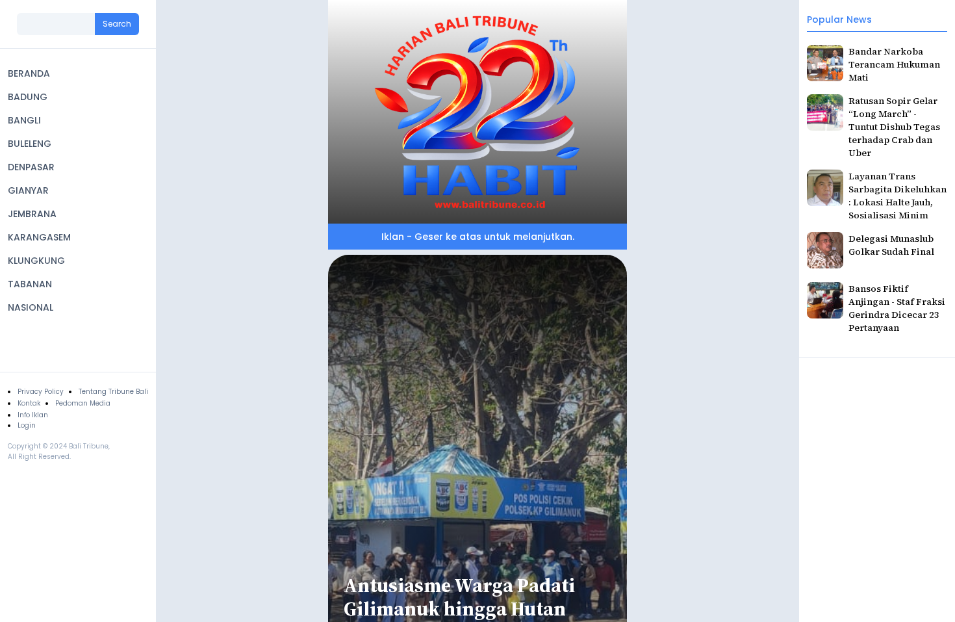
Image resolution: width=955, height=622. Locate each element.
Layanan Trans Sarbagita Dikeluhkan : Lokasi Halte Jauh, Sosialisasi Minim (897, 196)
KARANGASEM (39, 237)
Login (27, 425)
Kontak (29, 403)
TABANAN (30, 284)
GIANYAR (28, 190)
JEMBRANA (32, 213)
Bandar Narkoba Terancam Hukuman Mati (894, 64)
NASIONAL (30, 307)
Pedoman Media (82, 403)
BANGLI (24, 120)
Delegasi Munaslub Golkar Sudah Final (891, 245)
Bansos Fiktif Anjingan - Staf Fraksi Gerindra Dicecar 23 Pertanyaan (896, 308)
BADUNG (27, 96)
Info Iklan (33, 415)
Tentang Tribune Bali (113, 391)
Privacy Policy (41, 391)
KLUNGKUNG (36, 260)
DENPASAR (31, 167)
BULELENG (29, 143)
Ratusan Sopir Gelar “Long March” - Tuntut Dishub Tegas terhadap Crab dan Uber (894, 126)
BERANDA (29, 73)
